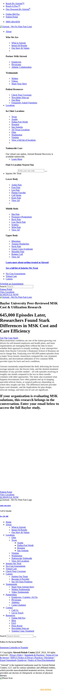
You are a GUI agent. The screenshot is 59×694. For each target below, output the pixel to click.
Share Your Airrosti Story (22, 587)
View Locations (7, 292)
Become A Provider (20, 579)
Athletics (15, 602)
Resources (10, 615)
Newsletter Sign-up (20, 628)
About (8, 524)
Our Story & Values (20, 532)
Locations (10, 535)
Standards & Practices (34, 655)
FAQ (13, 623)
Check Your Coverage (16, 571)
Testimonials (11, 584)
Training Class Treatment (22, 631)
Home (8, 522)
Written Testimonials (20, 589)
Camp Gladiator (18, 605)
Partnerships (11, 594)
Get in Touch (17, 613)
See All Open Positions (21, 581)
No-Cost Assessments (15, 566)
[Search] (35, 636)
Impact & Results (19, 530)
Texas (14, 540)
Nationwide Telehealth (21, 558)
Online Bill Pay (18, 618)
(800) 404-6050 (5, 505)
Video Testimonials (20, 592)
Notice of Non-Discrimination (41, 660)
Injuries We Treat (13, 563)
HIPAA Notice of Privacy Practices (27, 657)
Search (3, 286)
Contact (9, 607)
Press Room (16, 626)
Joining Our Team (19, 576)
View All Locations (20, 561)
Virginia (15, 553)
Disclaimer (49, 657)
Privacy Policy (16, 655)
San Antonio (22, 550)
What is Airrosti (18, 527)
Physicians (16, 600)
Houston (21, 548)
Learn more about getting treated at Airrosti (27, 262)
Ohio (13, 537)
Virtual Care (11, 568)
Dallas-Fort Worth (25, 545)
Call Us (14, 610)
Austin (20, 543)
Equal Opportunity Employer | (13, 660)
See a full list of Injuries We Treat (22, 268)
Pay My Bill (4, 516)
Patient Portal (6, 289)
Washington (16, 555)
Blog (13, 620)
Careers (9, 574)
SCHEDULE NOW (9, 294)
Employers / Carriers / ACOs (24, 597)
